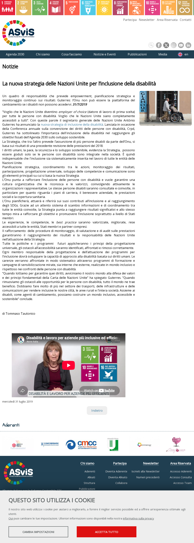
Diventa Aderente (116, 471)
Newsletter (147, 20)
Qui (11, 518)
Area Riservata (167, 20)
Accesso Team (182, 483)
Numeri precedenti (148, 477)
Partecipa (130, 20)
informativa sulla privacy (138, 518)
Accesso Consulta (181, 477)
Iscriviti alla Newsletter (145, 471)
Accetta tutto (106, 532)
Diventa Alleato (117, 477)
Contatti (185, 20)
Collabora (121, 483)
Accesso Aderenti (181, 471)
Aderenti (89, 471)
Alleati (91, 477)
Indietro (97, 410)
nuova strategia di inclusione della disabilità (72, 124)
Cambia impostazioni (38, 532)
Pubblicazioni (87, 489)
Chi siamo (87, 463)
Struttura (89, 483)
